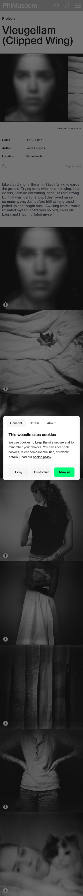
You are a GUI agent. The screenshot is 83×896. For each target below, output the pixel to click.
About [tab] (51, 423)
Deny (18, 472)
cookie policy (42, 457)
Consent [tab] (16, 423)
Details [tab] (34, 423)
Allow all (64, 472)
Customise (41, 472)
